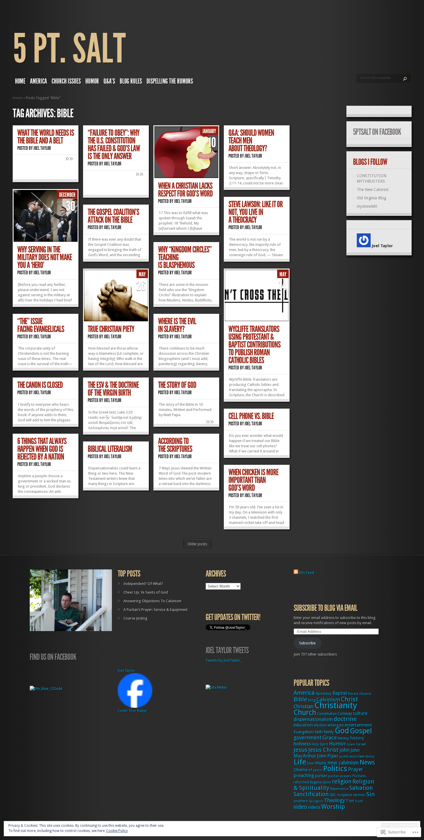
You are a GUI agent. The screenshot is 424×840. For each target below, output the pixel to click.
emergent (336, 725)
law (361, 756)
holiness (302, 744)
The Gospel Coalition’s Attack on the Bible (113, 216)
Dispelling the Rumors (170, 81)
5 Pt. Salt (69, 49)
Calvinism (328, 699)
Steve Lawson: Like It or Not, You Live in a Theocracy (255, 212)
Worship (333, 806)
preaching (304, 775)
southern (301, 801)
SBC (333, 795)
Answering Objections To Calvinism (152, 601)
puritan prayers (340, 776)
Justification (348, 756)
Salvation (361, 788)
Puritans (359, 776)
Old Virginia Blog (371, 198)
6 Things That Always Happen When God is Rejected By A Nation (41, 449)
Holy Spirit (320, 744)
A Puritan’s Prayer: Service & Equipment (155, 609)
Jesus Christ (323, 750)
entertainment (358, 725)
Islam (351, 744)
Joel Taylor (42, 148)
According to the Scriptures (175, 445)
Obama (300, 769)
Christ (349, 699)
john (344, 750)
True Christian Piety (111, 329)
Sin (370, 794)
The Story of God (177, 385)
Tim (350, 800)
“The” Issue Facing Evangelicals (40, 325)
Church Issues (66, 81)
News (367, 762)
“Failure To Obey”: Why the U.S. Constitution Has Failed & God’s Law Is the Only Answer (114, 144)
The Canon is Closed (40, 385)
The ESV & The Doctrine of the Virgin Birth (113, 389)
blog (312, 700)
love (310, 763)
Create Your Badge (132, 710)
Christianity (335, 705)
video (300, 807)
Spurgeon (316, 801)
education (303, 725)
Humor (92, 81)
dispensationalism (313, 719)
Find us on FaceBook (53, 657)
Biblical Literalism (110, 449)
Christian (304, 706)
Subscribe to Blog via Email (325, 608)
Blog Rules (131, 81)
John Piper (328, 756)
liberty (369, 756)
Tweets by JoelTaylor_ (224, 660)
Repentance (339, 789)
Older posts (197, 544)
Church (305, 712)
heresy (343, 738)
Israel (361, 744)
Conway (345, 713)
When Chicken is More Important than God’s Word (253, 480)
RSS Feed (306, 573)
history (357, 738)
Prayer (355, 769)
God (342, 730)
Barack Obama (359, 694)
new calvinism (343, 763)
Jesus (300, 749)
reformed (301, 782)
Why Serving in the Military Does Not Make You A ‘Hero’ (44, 257)
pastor (317, 770)
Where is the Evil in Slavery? (177, 325)
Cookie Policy (117, 831)
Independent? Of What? (143, 584)
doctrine (345, 719)
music (321, 763)
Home (20, 81)
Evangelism (304, 732)
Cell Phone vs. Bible (251, 416)
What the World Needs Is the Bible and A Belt (45, 137)
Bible (300, 699)
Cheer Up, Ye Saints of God (145, 592)
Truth (359, 801)
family (329, 732)
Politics (335, 768)
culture (360, 713)
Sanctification (311, 794)
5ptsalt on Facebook (377, 132)
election (320, 725)
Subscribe (307, 643)
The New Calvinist (373, 189)
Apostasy (324, 693)
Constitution (327, 713)
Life (300, 762)
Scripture (344, 795)
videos (314, 807)
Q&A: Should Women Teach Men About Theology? (251, 141)
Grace (329, 738)
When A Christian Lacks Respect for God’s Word (185, 190)
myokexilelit (367, 206)
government (308, 738)
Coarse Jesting (135, 618)
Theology (334, 800)
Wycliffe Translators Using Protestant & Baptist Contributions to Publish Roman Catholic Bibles (254, 344)
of (310, 770)
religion (342, 781)
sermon (359, 795)
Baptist (340, 693)
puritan (321, 775)
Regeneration (320, 782)
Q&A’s (109, 81)
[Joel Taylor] (135, 706)
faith (319, 732)
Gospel (361, 731)
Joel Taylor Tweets (227, 650)
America (38, 81)
